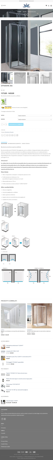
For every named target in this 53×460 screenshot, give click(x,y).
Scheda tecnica (26, 143)
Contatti (3, 433)
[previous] (4, 46)
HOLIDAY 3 (29, 329)
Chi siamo (3, 427)
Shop (24, 11)
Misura (3, 119)
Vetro (2, 115)
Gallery (3, 430)
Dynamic (12, 132)
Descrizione (4, 143)
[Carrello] (51, 5)
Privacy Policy (4, 441)
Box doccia (32, 11)
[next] (49, 46)
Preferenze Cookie (5, 446)
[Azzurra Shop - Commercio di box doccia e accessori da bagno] (26, 5)
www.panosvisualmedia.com (29, 458)
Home (19, 11)
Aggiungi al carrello (16, 124)
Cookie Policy (4, 444)
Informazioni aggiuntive (14, 143)
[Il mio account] (48, 5)
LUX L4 (2, 329)
